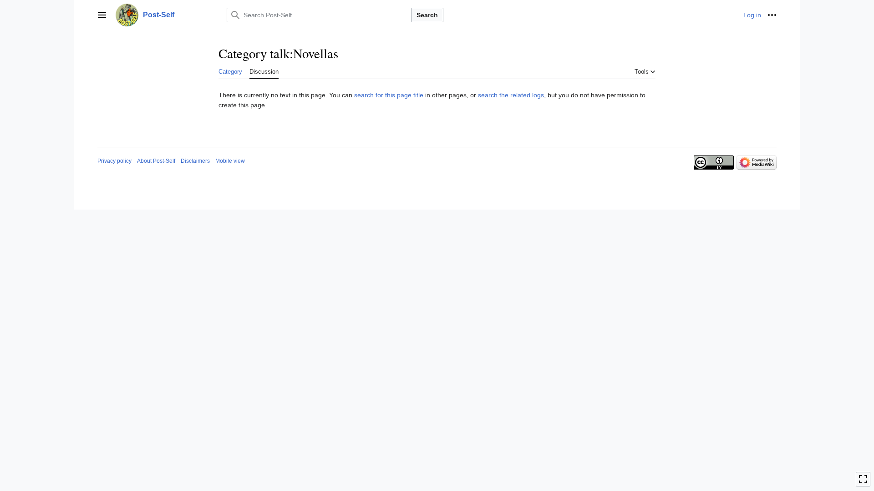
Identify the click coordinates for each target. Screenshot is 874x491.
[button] (102, 15)
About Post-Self (156, 161)
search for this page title (388, 95)
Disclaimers (195, 161)
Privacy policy (114, 161)
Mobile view (230, 161)
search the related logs (511, 95)
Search (427, 15)
